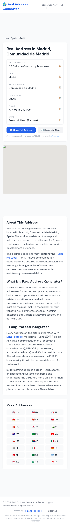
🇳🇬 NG (35, 462)
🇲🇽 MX (54, 440)
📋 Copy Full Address (21, 130)
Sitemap (52, 510)
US (62, 4)
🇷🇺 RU (16, 440)
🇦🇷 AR (54, 455)
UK (46, 8)
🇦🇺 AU (15, 433)
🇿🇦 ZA (35, 440)
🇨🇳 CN (35, 419)
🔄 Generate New (50, 130)
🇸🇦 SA (35, 455)
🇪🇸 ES (54, 448)
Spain (14, 38)
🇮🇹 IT (35, 448)
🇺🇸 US (15, 412)
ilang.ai (55, 136)
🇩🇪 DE (15, 419)
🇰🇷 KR (16, 448)
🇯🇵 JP (35, 426)
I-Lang (36, 515)
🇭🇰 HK (16, 426)
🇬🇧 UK (35, 412)
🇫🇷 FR (54, 412)
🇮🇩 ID (54, 462)
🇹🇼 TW (54, 419)
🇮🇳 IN (54, 426)
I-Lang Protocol (33, 510)
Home (6, 38)
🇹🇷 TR (16, 455)
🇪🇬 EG (15, 462)
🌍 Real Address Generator (15, 6)
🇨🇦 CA (54, 433)
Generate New (49, 4)
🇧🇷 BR (35, 433)
